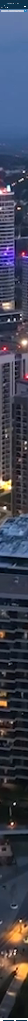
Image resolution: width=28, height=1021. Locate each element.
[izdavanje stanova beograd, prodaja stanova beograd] (14, 6)
